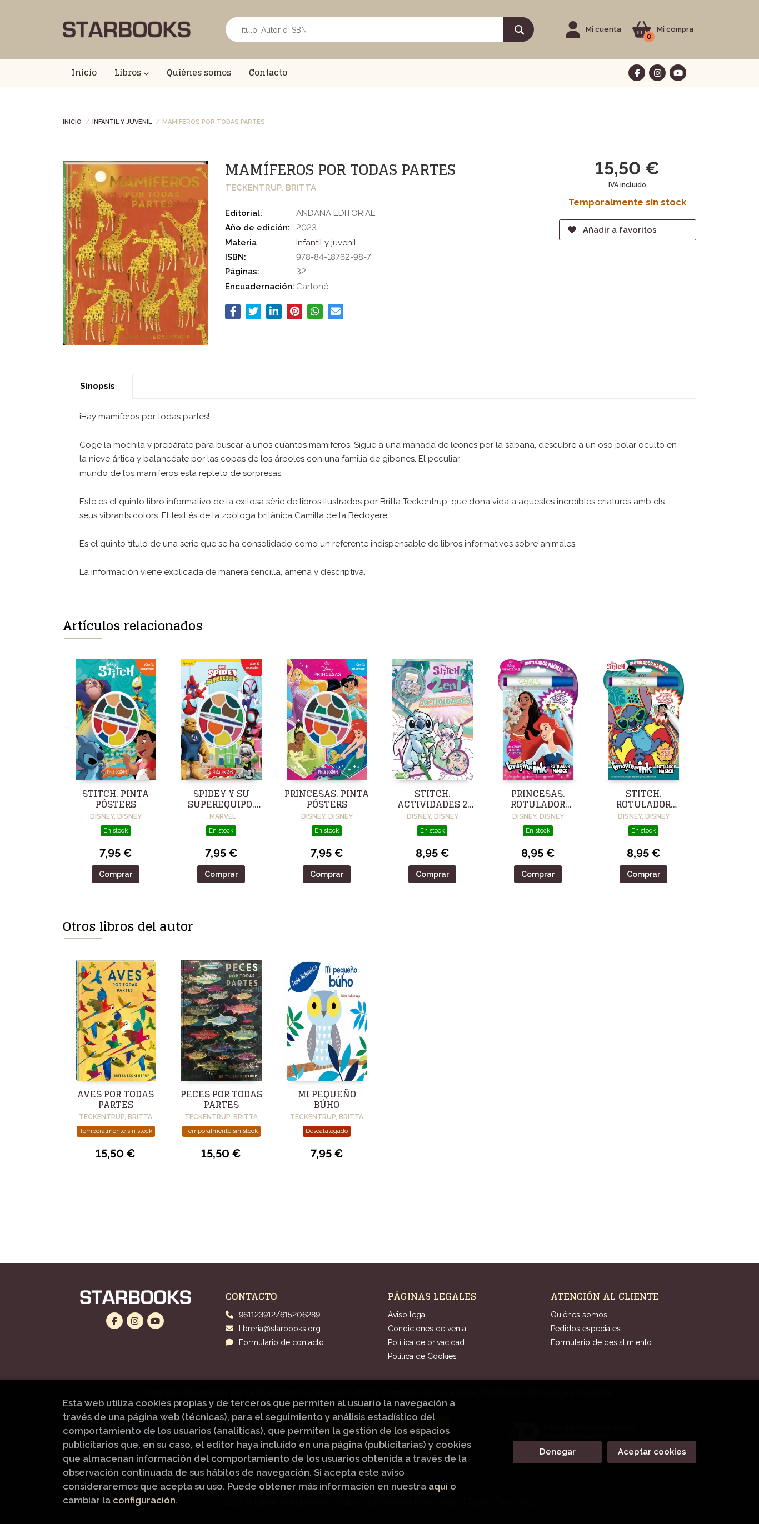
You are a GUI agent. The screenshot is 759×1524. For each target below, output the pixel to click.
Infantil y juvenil (122, 121)
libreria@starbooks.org (280, 1328)
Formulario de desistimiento (601, 1342)
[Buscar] (518, 29)
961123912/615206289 (279, 1314)
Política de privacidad (426, 1342)
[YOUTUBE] (678, 72)
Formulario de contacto (281, 1342)
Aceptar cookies (652, 1452)
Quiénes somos (579, 1314)
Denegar (558, 1452)
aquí (438, 1486)
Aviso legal (407, 1314)
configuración (144, 1500)
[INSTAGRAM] (657, 72)
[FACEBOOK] (636, 72)
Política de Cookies (422, 1356)
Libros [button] (128, 72)
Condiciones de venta (427, 1328)
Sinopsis (97, 386)
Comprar (115, 874)
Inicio (72, 121)
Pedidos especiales (586, 1328)
